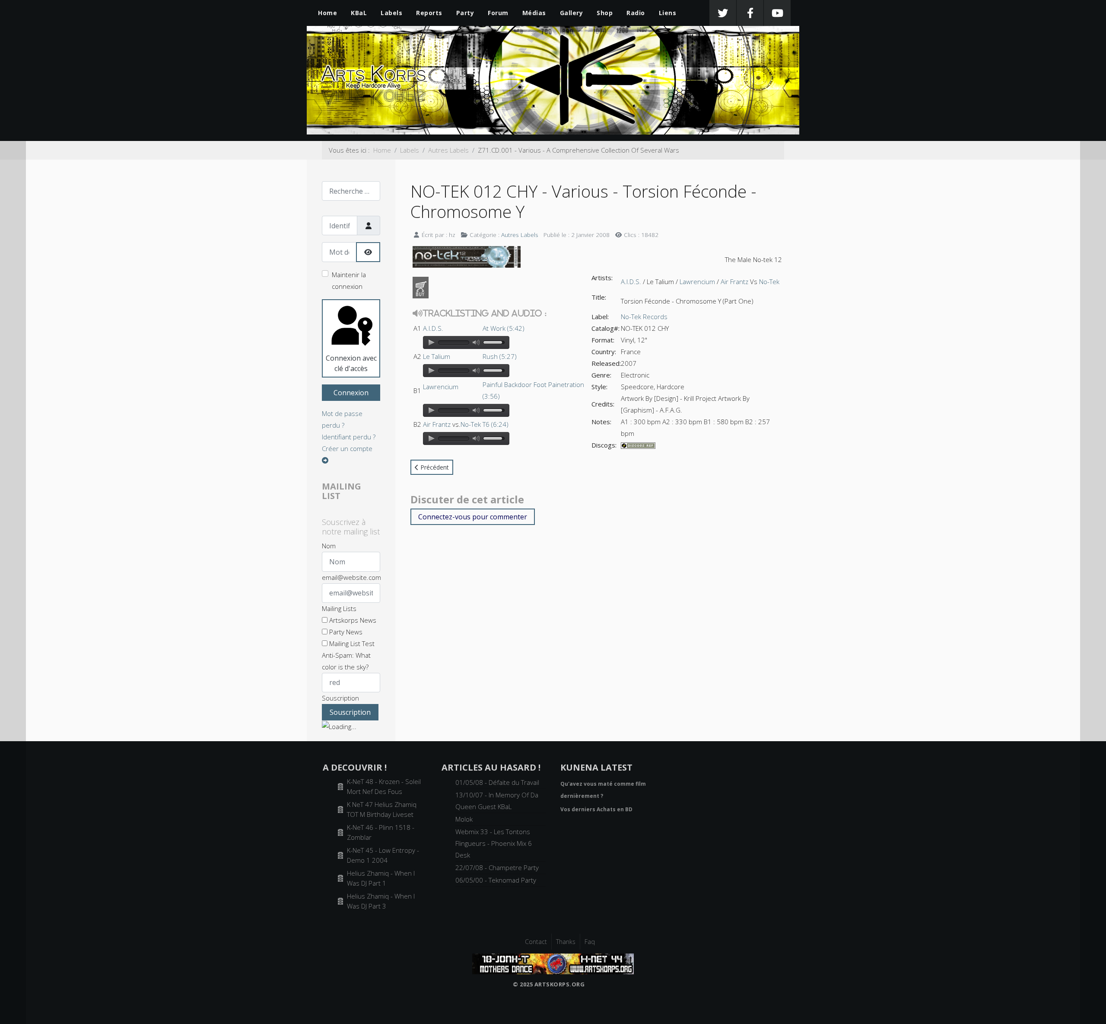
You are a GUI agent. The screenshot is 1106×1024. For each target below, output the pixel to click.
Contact (536, 942)
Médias (534, 13)
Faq (590, 942)
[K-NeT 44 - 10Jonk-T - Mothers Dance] (553, 963)
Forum (498, 13)
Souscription (340, 698)
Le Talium (436, 356)
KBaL (359, 13)
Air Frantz (437, 424)
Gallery (571, 13)
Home (327, 13)
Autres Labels (519, 234)
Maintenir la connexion (349, 280)
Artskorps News (351, 620)
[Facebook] (750, 13)
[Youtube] (777, 13)
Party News (344, 631)
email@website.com (351, 577)
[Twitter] (723, 13)
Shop (605, 13)
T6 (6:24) (496, 424)
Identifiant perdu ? (348, 436)
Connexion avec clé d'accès (351, 363)
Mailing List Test (351, 643)
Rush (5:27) (500, 356)
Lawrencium (440, 386)
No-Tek (471, 424)
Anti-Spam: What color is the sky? (346, 661)
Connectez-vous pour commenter (472, 517)
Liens (668, 13)
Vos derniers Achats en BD (596, 809)
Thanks (565, 942)
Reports (429, 13)
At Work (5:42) (503, 328)
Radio (635, 13)
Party (465, 13)
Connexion (351, 392)
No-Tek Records (644, 316)
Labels (391, 13)
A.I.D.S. (433, 328)
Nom (329, 545)
